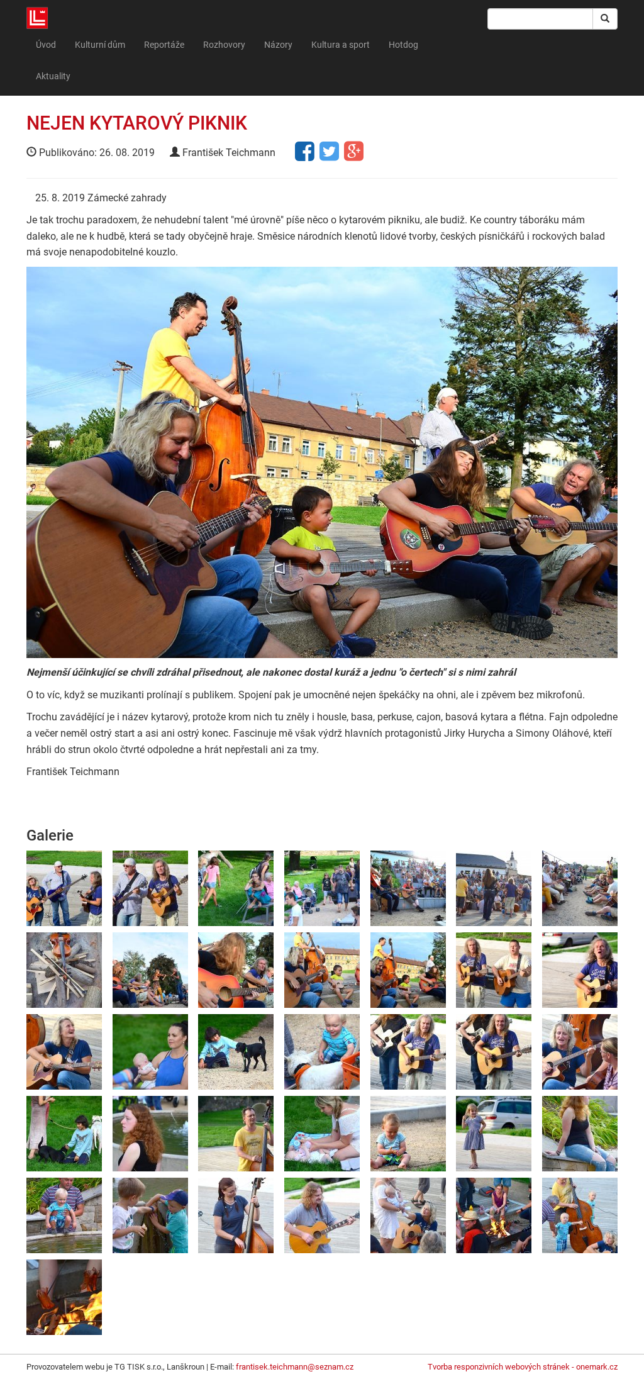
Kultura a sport (340, 45)
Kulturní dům (100, 45)
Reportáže (164, 45)
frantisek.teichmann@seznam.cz (294, 1366)
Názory (278, 45)
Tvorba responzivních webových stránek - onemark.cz (523, 1366)
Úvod (46, 45)
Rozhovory (224, 45)
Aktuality (53, 76)
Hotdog (403, 45)
